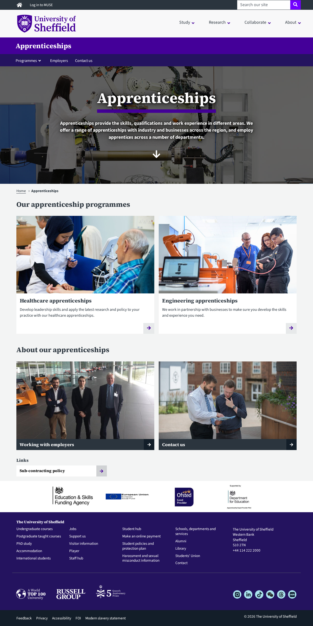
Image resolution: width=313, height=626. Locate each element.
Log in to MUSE (42, 5)
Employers (59, 60)
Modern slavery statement (105, 618)
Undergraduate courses (34, 529)
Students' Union (187, 556)
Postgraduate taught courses (38, 536)
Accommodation (29, 551)
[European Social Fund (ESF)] (129, 496)
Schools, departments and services (195, 531)
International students (33, 558)
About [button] (290, 22)
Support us (77, 536)
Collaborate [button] (255, 22)
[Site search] (295, 5)
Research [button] (217, 22)
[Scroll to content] (156, 154)
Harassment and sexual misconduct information (140, 558)
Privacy (42, 618)
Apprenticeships (43, 45)
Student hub (131, 529)
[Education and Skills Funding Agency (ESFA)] (74, 496)
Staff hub (76, 558)
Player (74, 551)
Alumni (180, 541)
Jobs (72, 529)
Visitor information (83, 543)
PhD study (24, 543)
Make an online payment (141, 536)
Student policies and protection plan (138, 546)
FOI (78, 618)
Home (21, 191)
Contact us (83, 60)
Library (180, 548)
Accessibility (61, 618)
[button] (29, 60)
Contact (181, 563)
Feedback (24, 618)
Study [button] (184, 22)
